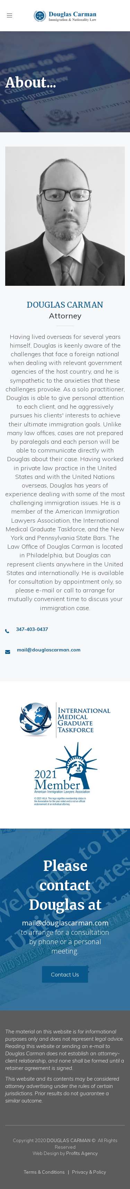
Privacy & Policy (89, 1172)
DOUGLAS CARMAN (68, 1140)
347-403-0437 (32, 629)
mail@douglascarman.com (48, 650)
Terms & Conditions (44, 1172)
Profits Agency (82, 1153)
